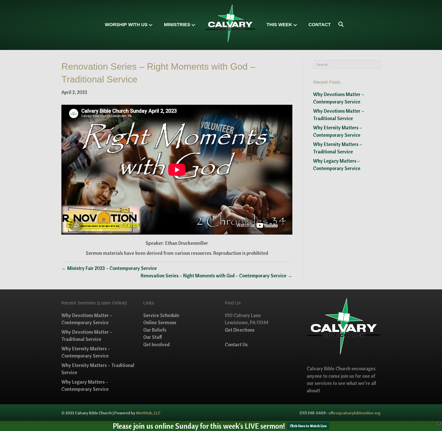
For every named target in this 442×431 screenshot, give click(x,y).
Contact (319, 24)
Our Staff (152, 337)
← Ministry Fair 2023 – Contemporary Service (109, 268)
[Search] (339, 24)
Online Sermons (159, 322)
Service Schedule (161, 315)
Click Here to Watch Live (308, 426)
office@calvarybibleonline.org (354, 412)
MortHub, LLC (148, 412)
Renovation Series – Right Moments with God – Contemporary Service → (216, 275)
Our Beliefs (154, 330)
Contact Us (236, 344)
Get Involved (156, 344)
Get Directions (240, 330)
